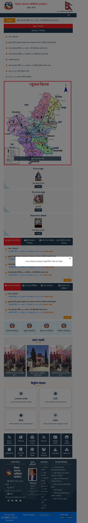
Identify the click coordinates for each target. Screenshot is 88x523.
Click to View (57, 261)
